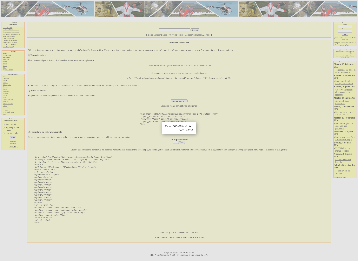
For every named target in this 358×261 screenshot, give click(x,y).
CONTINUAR (186, 130)
